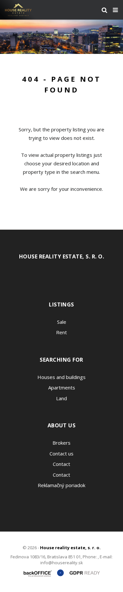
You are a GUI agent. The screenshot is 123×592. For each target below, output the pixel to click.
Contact (61, 464)
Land (61, 398)
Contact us (61, 453)
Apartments (61, 387)
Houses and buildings (61, 377)
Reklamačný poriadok (61, 485)
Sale (61, 322)
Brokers (61, 442)
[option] (61, 37)
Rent (61, 332)
